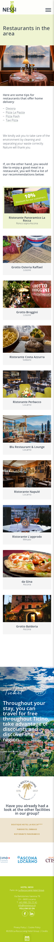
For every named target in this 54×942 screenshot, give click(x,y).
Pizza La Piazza (15, 112)
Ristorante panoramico (27, 834)
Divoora (11, 108)
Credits (44, 931)
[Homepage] (22, 7)
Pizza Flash (13, 116)
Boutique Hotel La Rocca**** (26, 824)
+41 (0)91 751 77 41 (28, 902)
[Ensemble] (27, 859)
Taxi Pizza (12, 120)
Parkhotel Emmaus (27, 829)
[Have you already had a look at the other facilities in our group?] (27, 790)
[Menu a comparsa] (48, 10)
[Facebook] (25, 913)
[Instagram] (32, 913)
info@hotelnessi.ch (27, 905)
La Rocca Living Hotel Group (31, 890)
